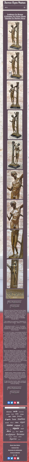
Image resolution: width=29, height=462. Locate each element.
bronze (20, 434)
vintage (10, 436)
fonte (12, 414)
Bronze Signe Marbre (15, 445)
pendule (8, 414)
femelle (7, 422)
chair (16, 422)
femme (19, 416)
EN (14, 455)
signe (9, 416)
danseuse (9, 411)
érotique (22, 414)
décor (12, 422)
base (14, 419)
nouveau (21, 411)
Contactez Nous (15, 447)
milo (17, 414)
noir (22, 428)
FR (16, 455)
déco (9, 431)
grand (7, 429)
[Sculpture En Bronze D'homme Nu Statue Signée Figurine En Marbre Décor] (15, 35)
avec (19, 439)
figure (21, 431)
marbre (21, 419)
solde (22, 425)
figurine (13, 439)
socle (15, 411)
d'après (8, 419)
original (17, 425)
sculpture (10, 434)
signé (22, 422)
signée (16, 428)
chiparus (15, 436)
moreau (20, 436)
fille (10, 429)
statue (10, 425)
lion (17, 431)
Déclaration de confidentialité (15, 450)
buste (14, 416)
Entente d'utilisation (15, 452)
